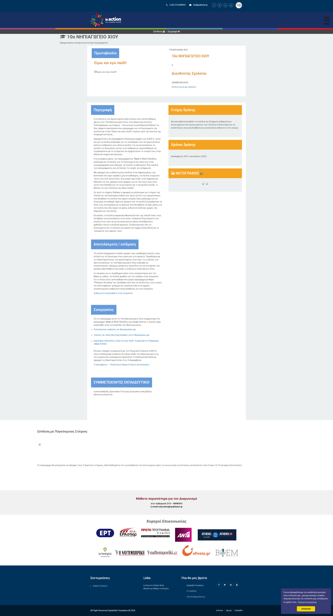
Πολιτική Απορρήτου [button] (307, 602)
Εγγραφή (173, 31)
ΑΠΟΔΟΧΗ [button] (306, 609)
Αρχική (229, 610)
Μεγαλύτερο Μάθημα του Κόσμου (156, 588)
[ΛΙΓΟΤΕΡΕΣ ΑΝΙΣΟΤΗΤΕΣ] (45, 444)
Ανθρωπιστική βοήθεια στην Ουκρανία (113, 293)
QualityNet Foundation (195, 585)
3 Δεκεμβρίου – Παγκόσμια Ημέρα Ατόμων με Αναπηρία (121, 364)
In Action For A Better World (153, 585)
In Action (219, 610)
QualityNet (239, 610)
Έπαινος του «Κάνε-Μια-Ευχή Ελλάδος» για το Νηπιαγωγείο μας (121, 335)
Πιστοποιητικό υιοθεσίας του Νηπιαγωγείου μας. (115, 329)
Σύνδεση (158, 31)
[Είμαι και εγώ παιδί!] (203, 183)
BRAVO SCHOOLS (100, 586)
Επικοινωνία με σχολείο (184, 87)
